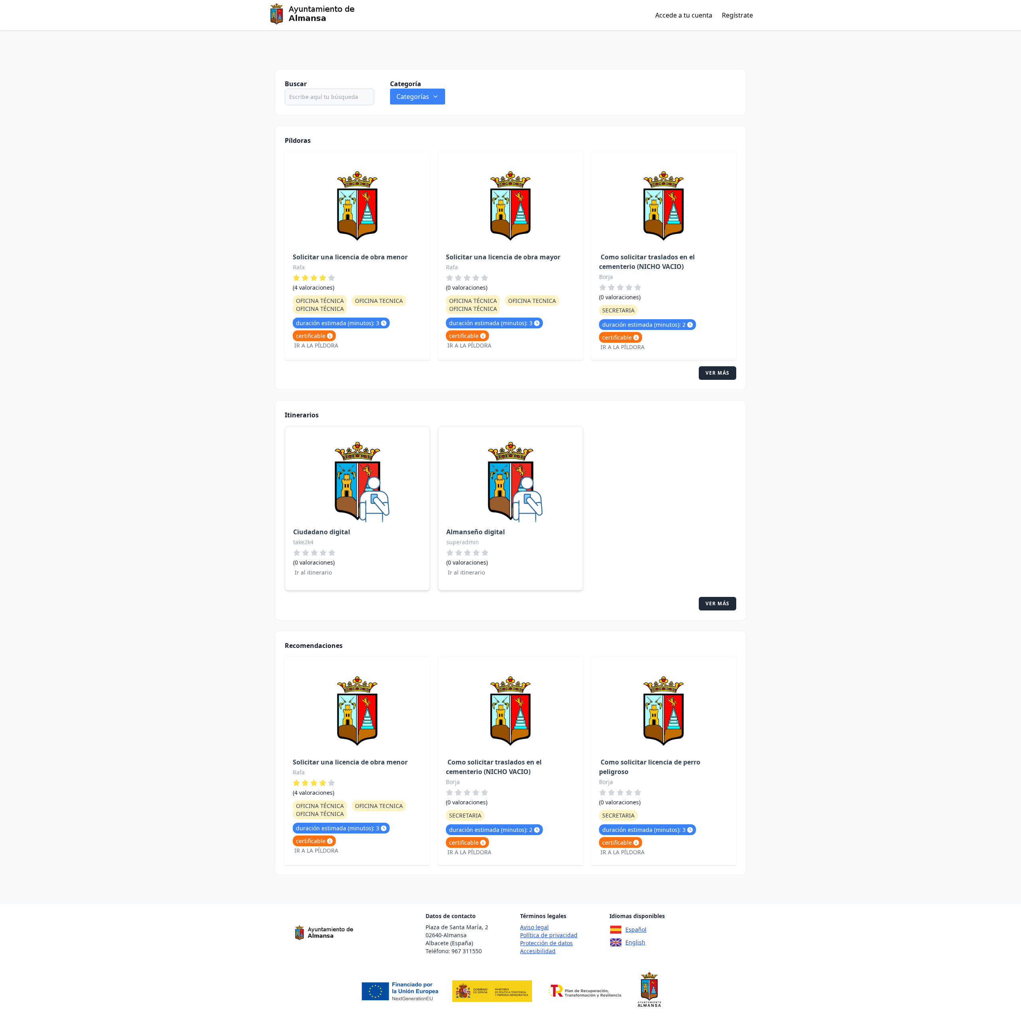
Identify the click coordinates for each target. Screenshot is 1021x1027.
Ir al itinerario (313, 572)
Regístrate (737, 15)
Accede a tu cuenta (683, 15)
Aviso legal (534, 927)
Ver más (717, 372)
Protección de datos (546, 943)
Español (636, 929)
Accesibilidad (538, 951)
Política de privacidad (549, 935)
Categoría (405, 83)
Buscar (296, 83)
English (635, 942)
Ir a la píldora (316, 345)
